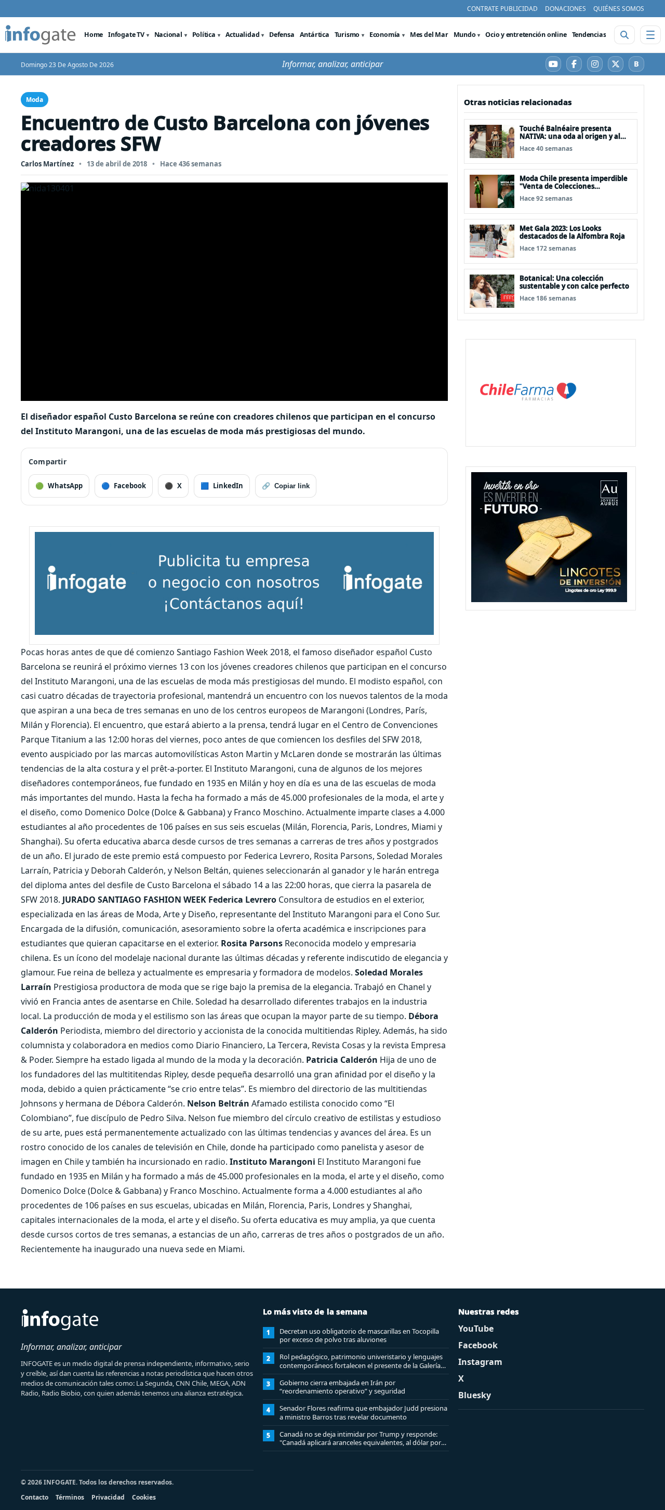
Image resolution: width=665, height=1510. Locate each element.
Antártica (314, 34)
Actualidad (242, 34)
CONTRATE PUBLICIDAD (502, 8)
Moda (34, 99)
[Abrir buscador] (624, 34)
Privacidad (108, 1497)
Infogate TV (126, 34)
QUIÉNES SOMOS (618, 8)
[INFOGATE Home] (40, 34)
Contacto (34, 1497)
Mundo (465, 34)
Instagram (480, 1362)
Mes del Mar (429, 34)
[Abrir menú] (650, 34)
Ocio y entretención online (525, 34)
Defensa (281, 34)
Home (93, 34)
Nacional (168, 34)
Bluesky (474, 1395)
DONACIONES (565, 8)
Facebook (478, 1345)
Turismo (347, 34)
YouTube (476, 1328)
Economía (384, 34)
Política (204, 34)
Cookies (144, 1497)
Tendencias (589, 34)
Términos (70, 1497)
